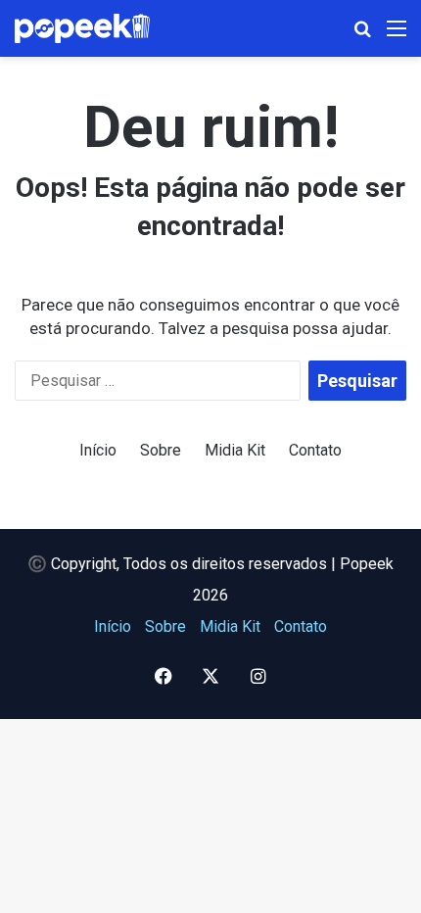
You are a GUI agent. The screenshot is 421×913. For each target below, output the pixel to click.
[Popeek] (93, 28)
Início (98, 450)
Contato (315, 450)
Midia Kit (235, 450)
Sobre (160, 450)
